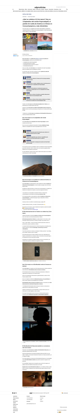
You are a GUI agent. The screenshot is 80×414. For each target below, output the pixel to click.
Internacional (30, 9)
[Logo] (40, 7)
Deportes (42, 9)
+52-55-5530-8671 (30, 399)
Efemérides (25, 16)
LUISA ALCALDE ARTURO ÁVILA (39, 11)
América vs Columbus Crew (27, 11)
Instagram (41, 401)
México (26, 9)
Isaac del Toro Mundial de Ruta (60, 11)
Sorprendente (51, 9)
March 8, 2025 (35, 209)
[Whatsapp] (18, 55)
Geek (60, 9)
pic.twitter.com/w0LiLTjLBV (29, 208)
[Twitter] (16, 55)
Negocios (46, 9)
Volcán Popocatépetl (31, 16)
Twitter (41, 399)
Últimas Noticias (21, 9)
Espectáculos (56, 9)
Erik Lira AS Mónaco (49, 11)
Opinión (34, 9)
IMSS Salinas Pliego (17, 11)
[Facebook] (14, 55)
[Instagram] (16, 393)
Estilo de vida (38, 9)
